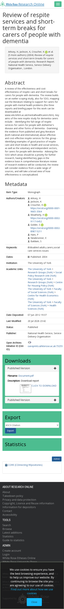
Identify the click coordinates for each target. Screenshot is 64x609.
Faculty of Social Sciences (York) (44, 290)
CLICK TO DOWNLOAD (44, 385)
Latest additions (12, 532)
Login (6, 554)
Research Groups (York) (40, 272)
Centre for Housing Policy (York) (45, 284)
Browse (7, 529)
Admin (57, 458)
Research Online (25, 4)
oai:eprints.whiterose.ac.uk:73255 (45, 346)
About (6, 492)
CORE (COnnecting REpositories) (25, 464)
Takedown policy (12, 496)
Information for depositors (19, 507)
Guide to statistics (13, 540)
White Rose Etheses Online (18, 558)
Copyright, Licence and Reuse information (28, 503)
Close (34, 602)
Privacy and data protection (19, 499)
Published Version (19, 368)
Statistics (7, 536)
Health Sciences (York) (42, 307)
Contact (7, 511)
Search (6, 525)
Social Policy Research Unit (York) (45, 274)
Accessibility (9, 515)
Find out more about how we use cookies (32, 591)
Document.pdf (26, 375)
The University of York (39, 269)
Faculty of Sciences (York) (44, 304)
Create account (11, 550)
